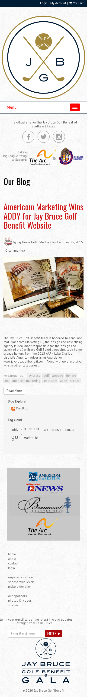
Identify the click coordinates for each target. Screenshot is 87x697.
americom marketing (26, 381)
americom (50, 381)
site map (14, 605)
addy (63, 381)
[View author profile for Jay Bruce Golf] (7, 242)
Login (44, 3)
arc (6, 381)
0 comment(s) (15, 250)
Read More (14, 391)
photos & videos (20, 600)
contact (13, 563)
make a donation (20, 586)
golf (46, 375)
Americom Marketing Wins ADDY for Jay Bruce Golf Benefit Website (43, 215)
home (12, 554)
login (11, 568)
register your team (21, 577)
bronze (75, 381)
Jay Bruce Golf (27, 242)
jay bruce (34, 375)
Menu (12, 107)
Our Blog (21, 408)
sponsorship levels (21, 582)
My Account (58, 3)
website (57, 375)
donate (71, 375)
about (12, 559)
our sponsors (17, 596)
